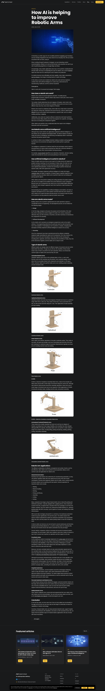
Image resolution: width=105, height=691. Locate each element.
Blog (88, 2)
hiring (58, 89)
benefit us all (63, 55)
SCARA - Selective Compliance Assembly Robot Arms (44, 419)
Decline (84, 687)
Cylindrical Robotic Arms (37, 335)
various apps (62, 539)
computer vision (35, 173)
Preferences (77, 687)
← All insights (36, 619)
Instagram (77, 680)
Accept (91, 687)
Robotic (39, 596)
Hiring (92, 2)
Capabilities (67, 2)
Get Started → (99, 2)
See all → (86, 631)
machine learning (63, 554)
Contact (61, 683)
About (84, 2)
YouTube (77, 683)
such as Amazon (35, 77)
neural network (41, 153)
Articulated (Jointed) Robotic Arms (39, 461)
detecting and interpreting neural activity (46, 554)
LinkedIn (76, 676)
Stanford (70, 70)
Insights (33, 8)
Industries (62, 678)
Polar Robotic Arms (36, 376)
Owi (36, 596)
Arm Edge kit (44, 596)
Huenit (55, 582)
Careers (61, 680)
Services (73, 2)
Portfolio (79, 2)
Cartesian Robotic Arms (37, 295)
